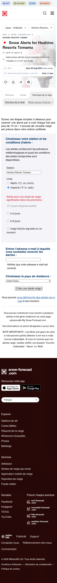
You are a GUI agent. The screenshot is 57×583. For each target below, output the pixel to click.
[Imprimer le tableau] (28, 82)
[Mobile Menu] (52, 13)
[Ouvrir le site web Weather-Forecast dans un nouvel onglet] (44, 3)
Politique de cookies (10, 568)
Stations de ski (9, 420)
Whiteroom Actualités (13, 436)
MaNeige (6, 446)
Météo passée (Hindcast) (39, 101)
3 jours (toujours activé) (23, 206)
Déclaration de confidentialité (38, 564)
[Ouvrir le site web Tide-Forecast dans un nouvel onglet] (32, 3)
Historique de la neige (42, 94)
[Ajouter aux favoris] (6, 82)
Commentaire (8, 549)
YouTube (6, 517)
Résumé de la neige (12, 431)
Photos (5, 441)
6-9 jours (15, 221)
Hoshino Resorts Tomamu (15, 37)
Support (34, 536)
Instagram (6, 506)
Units (9, 178)
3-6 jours (15, 213)
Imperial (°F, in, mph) (22, 187)
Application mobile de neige (17, 474)
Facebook (6, 501)
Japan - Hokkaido (21, 34)
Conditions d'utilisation (11, 564)
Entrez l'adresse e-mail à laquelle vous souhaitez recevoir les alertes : (28, 252)
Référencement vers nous (37, 542)
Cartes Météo (8, 426)
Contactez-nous (10, 542)
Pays (5, 34)
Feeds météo (8, 484)
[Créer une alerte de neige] (13, 82)
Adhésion (6, 463)
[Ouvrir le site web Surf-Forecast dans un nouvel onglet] (6, 3)
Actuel (23, 94)
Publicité (21, 536)
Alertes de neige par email (16, 469)
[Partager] (21, 82)
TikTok (5, 511)
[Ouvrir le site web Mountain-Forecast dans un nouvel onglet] (19, 3)
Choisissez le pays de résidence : (28, 276)
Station (10, 167)
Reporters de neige (12, 479)
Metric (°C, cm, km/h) (22, 183)
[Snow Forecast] (5, 13)
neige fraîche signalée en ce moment (24, 230)
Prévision (9, 94)
